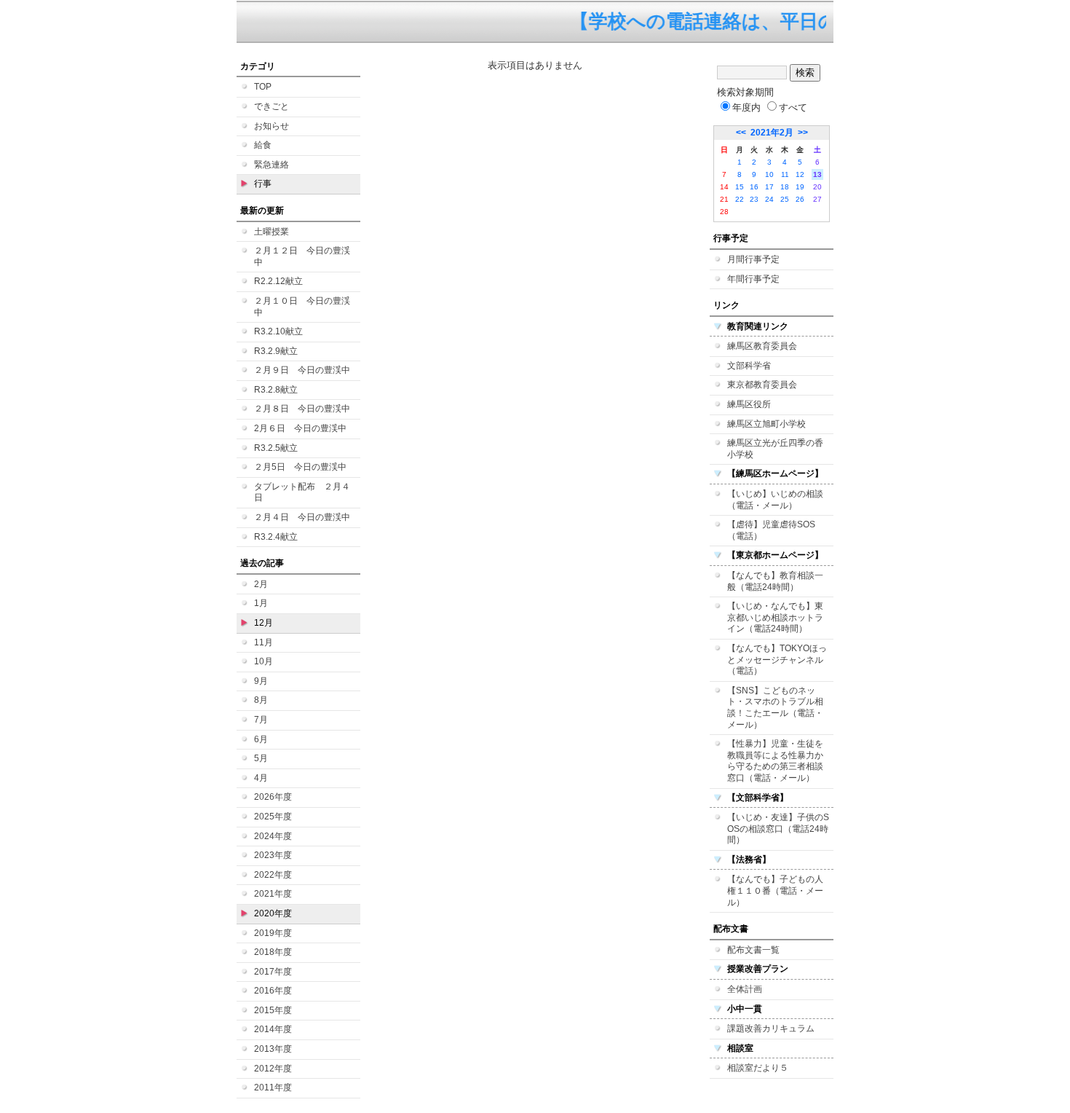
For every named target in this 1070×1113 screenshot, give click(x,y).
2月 (261, 584)
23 (754, 199)
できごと (271, 106)
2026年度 (273, 797)
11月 (263, 642)
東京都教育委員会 (762, 384)
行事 (263, 183)
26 (800, 199)
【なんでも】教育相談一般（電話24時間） (775, 581)
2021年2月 (771, 132)
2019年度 (273, 933)
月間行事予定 (753, 259)
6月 (261, 739)
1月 (261, 603)
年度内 (746, 107)
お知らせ (271, 126)
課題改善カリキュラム (771, 1028)
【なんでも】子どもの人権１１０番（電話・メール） (775, 890)
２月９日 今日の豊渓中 (302, 370)
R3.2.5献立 (276, 448)
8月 (261, 700)
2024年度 (273, 836)
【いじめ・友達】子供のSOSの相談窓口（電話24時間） (778, 828)
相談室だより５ (757, 1068)
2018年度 (273, 952)
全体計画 (744, 989)
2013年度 (273, 1049)
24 (769, 199)
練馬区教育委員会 (762, 346)
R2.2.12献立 (278, 281)
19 (800, 187)
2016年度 (273, 991)
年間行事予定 (753, 279)
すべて (793, 107)
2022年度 (273, 875)
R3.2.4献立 (276, 537)
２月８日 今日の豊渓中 (302, 409)
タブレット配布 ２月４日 (302, 492)
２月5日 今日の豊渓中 (300, 467)
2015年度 (273, 1010)
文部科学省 (749, 366)
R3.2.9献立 (276, 351)
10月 (263, 661)
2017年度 (273, 972)
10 (769, 174)
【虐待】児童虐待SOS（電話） (771, 530)
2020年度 (273, 913)
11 (785, 174)
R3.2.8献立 (276, 390)
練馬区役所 (749, 404)
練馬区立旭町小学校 (766, 424)
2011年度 (273, 1087)
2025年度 (273, 816)
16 (754, 187)
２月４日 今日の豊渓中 (302, 517)
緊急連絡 (271, 165)
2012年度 (273, 1068)
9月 (261, 681)
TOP (263, 87)
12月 (263, 623)
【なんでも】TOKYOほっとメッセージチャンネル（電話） (777, 659)
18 (784, 187)
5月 (261, 758)
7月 (261, 720)
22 (739, 199)
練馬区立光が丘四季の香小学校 (775, 449)
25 (784, 199)
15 (739, 187)
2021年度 (273, 894)
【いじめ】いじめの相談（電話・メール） (775, 500)
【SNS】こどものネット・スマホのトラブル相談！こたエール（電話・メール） (775, 707)
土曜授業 (271, 232)
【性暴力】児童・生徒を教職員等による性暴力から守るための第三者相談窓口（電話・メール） (775, 761)
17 (769, 187)
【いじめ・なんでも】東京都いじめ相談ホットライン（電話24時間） (775, 617)
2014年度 (273, 1029)
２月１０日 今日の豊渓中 (302, 307)
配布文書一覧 (753, 950)
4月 (261, 778)
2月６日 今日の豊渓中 (300, 428)
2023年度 (273, 855)
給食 (263, 145)
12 (800, 174)
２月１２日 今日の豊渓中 (302, 256)
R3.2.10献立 (278, 331)
